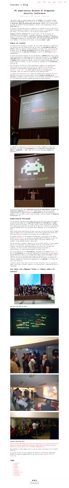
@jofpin (53, 445)
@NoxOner (19, 445)
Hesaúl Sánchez (19, 238)
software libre (18, 472)
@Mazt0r (12, 446)
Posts (44, 2)
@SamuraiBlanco (40, 445)
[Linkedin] (34, 480)
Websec (19, 70)
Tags (49, 2)
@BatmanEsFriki (40, 446)
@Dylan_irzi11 (26, 446)
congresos (16, 463)
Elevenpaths (44, 68)
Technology (17, 475)
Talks (65, 2)
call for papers (48, 256)
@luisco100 (30, 211)
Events (16, 464)
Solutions (16, 473)
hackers (16, 466)
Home (39, 2)
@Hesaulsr (39, 443)
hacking (16, 467)
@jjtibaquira (55, 443)
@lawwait (32, 445)
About (54, 2)
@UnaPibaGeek (31, 147)
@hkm (11, 443)
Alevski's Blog (19, 4)
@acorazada (18, 446)
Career (60, 2)
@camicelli (54, 50)
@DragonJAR (48, 445)
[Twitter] (32, 480)
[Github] (36, 480)
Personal (16, 470)
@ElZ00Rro (33, 446)
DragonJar (13, 70)
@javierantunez (46, 443)
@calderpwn (16, 443)
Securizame (52, 68)
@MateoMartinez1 (25, 73)
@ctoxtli (52, 251)
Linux (15, 469)
